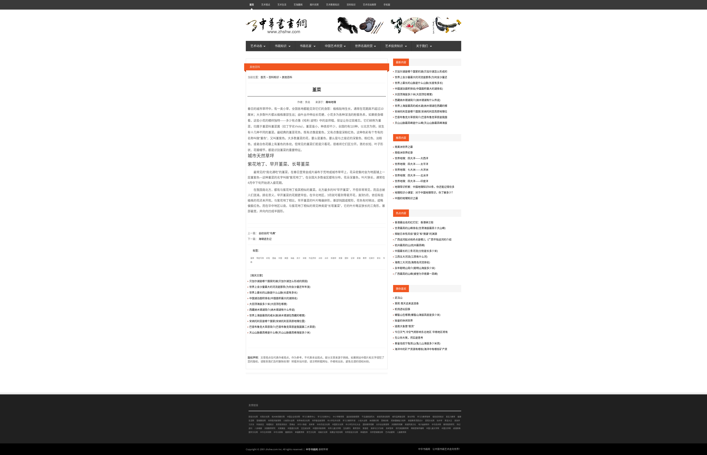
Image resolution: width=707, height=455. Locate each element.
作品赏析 (312, 258)
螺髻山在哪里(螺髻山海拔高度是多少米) (417, 314)
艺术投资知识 (394, 46)
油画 (292, 258)
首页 (251, 4)
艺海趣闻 (298, 4)
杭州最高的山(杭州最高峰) (410, 245)
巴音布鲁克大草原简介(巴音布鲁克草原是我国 (421, 117)
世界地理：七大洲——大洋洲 (411, 169)
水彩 (326, 258)
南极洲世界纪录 (404, 152)
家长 (379, 258)
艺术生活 (281, 4)
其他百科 (287, 77)
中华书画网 (312, 449)
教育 (365, 258)
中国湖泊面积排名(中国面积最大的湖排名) (273, 298)
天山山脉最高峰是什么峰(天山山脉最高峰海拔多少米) (279, 332)
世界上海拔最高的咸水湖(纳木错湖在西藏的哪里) (277, 315)
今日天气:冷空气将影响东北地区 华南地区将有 (421, 331)
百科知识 (351, 4)
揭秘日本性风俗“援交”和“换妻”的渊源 (416, 233)
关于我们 (422, 46)
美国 (286, 258)
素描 (358, 258)
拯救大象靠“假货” (405, 326)
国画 (274, 258)
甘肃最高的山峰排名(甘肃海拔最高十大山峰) (420, 228)
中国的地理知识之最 (406, 198)
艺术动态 (256, 46)
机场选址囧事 (402, 309)
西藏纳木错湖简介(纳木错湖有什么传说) (272, 309)
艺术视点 (265, 4)
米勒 (304, 258)
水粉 (320, 258)
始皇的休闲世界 (404, 320)
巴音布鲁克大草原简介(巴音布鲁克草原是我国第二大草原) (282, 326)
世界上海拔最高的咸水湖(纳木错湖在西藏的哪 (421, 105)
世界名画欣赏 (364, 46)
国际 (346, 258)
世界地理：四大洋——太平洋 (411, 163)
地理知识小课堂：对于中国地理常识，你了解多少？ (424, 192)
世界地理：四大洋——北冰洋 (411, 175)
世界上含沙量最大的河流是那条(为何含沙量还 (421, 77)
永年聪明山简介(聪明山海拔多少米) (415, 268)
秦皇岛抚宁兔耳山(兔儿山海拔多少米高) (417, 343)
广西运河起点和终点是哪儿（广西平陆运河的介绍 (423, 239)
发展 (340, 258)
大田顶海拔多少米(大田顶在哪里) (268, 303)
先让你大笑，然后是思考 (409, 337)
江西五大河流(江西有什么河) (411, 256)
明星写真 (260, 258)
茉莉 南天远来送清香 (407, 303)
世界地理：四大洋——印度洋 (411, 181)
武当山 (398, 297)
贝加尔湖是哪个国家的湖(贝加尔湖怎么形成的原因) (278, 281)
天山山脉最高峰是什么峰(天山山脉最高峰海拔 (421, 122)
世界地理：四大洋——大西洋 (411, 158)
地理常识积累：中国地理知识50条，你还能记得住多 (424, 186)
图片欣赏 (314, 4)
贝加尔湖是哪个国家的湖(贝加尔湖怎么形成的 (421, 71)
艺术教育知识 (332, 4)
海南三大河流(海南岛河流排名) (412, 262)
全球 (352, 258)
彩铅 (268, 258)
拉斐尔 (371, 258)
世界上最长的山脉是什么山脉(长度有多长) (273, 292)
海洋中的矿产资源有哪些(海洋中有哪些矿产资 (421, 349)
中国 (280, 258)
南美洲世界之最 (404, 146)
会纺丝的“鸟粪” (267, 233)
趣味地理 (331, 102)
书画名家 (306, 46)
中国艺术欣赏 (333, 46)
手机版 (387, 4)
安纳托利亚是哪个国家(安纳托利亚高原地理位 (421, 111)
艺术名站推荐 (369, 4)
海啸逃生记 (265, 238)
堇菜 (252, 258)
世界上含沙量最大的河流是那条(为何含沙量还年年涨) (279, 286)
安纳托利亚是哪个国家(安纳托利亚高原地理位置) (277, 321)
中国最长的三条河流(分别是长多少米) (416, 250)
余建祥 (333, 258)
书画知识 (281, 46)
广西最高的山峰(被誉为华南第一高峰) (416, 273)
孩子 (298, 258)
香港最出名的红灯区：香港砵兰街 (414, 222)
